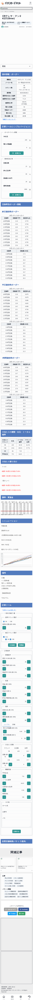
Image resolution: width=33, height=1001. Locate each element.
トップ (2, 11)
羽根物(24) (17, 883)
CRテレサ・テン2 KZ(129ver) (9, 11)
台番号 (4, 812)
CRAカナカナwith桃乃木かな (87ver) (7, 867)
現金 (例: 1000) (6, 684)
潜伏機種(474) (23, 894)
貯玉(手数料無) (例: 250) (9, 698)
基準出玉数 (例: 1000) (9, 624)
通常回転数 (6, 186)
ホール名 (5, 805)
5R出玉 (5, 136)
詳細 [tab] (13, 724)
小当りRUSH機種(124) (11, 894)
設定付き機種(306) (10, 896)
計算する (18, 153)
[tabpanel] (16, 734)
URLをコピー (11, 909)
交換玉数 (6, 163)
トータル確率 (6, 780)
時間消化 (5, 793)
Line (22, 913)
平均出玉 (5, 773)
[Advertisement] (16, 46)
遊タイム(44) (18, 880)
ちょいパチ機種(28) (10, 891)
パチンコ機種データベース (23, 23)
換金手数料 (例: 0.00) (8, 665)
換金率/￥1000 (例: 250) (9, 672)
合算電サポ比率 (7, 786)
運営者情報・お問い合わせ (8, 987)
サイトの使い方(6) (10, 886)
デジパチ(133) (9, 880)
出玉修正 (12, 645)
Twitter (13, 913)
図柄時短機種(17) (23, 891)
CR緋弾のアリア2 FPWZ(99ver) (22, 867)
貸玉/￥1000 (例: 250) (8, 658)
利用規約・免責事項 (6, 988)
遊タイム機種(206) (23, 896)
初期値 (21, 645)
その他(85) (20, 886)
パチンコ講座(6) (18, 878)
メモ (3, 818)
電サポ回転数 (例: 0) (9, 735)
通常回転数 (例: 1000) (9, 717)
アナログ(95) (8, 883)
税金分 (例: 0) (6, 691)
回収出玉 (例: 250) (8, 710)
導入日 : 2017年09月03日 (8, 23)
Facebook (25, 909)
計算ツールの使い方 (9, 610)
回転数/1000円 (7, 178)
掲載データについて (9, 119)
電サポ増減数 (7, 144)
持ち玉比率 (6, 170)
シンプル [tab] (7, 724)
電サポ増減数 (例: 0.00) (10, 728)
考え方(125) (8, 878)
